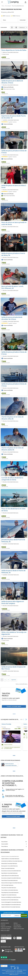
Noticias (16, 923)
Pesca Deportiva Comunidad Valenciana (9, 892)
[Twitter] (15, 968)
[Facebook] (11, 968)
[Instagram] (18, 968)
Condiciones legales (5, 928)
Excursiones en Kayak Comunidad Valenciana (11, 878)
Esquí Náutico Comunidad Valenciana (9, 873)
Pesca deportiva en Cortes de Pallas (13, 50)
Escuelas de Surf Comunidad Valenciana (9, 899)
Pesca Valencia (4, 846)
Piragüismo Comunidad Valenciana (8, 895)
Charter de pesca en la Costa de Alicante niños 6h (12, 418)
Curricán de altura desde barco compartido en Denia (12, 479)
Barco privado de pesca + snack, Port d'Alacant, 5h (12, 287)
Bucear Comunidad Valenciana (7, 868)
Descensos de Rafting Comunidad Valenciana (11, 897)
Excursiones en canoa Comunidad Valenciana (11, 870)
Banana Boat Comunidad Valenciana (9, 863)
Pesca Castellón (4, 844)
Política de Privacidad (19, 928)
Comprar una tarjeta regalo (13, 816)
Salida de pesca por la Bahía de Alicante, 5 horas (12, 82)
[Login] (26, 2)
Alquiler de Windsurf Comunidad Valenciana (10, 907)
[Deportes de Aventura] (13, 2)
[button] (26, 719)
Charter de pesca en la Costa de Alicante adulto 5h (12, 449)
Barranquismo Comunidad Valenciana (9, 866)
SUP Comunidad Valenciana (7, 885)
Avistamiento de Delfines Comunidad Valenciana (11, 861)
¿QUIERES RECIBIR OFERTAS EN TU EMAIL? (13, 912)
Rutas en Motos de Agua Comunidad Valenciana (11, 882)
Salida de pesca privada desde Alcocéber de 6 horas (11, 318)
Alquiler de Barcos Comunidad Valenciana (10, 858)
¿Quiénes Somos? (5, 923)
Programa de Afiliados (6, 926)
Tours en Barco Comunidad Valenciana (9, 890)
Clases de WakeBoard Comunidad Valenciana (11, 904)
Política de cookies (5, 930)
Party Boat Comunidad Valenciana (8, 887)
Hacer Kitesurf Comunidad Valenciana (9, 880)
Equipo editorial (17, 926)
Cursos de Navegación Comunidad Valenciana (11, 902)
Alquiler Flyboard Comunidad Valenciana (10, 875)
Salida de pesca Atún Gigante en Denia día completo (12, 602)
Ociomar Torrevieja (6, 724)
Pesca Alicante (4, 841)
